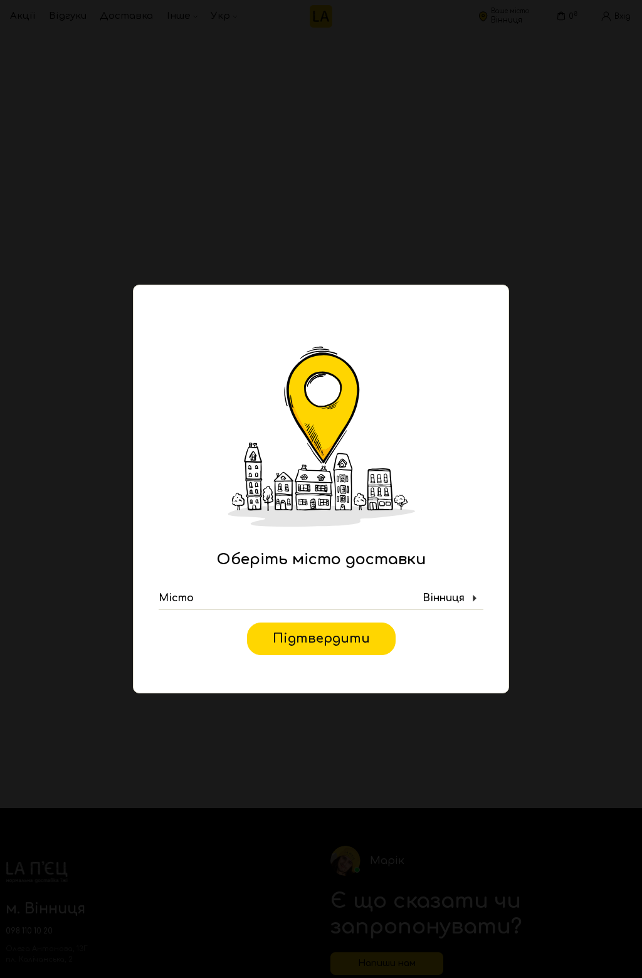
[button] (321, 598)
